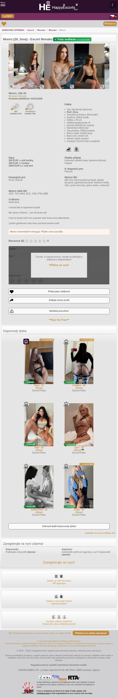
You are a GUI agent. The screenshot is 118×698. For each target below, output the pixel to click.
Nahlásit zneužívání (87, 646)
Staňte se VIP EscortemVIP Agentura (59, 582)
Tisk (7, 643)
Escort (31, 30)
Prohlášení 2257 (36, 643)
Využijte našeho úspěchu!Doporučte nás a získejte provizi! (59, 622)
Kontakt (48, 641)
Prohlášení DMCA (37, 646)
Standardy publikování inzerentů (61, 646)
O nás (40, 641)
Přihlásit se (110, 23)
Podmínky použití (18, 643)
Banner (56, 641)
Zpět (8, 16)
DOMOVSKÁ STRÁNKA (13, 30)
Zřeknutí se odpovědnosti (75, 643)
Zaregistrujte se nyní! (59, 562)
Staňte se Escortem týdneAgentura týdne (59, 602)
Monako (41, 30)
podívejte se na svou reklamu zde (100, 533)
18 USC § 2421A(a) (54, 643)
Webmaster (75, 641)
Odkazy (65, 641)
